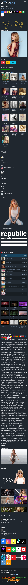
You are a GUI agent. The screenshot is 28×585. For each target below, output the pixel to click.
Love (3, 62)
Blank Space (8, 274)
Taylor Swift (7, 8)
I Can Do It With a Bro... (22, 327)
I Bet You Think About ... (5, 308)
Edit (8, 62)
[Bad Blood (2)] (3, 282)
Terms (8, 582)
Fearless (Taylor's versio (23, 97)
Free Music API (5, 572)
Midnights (14, 96)
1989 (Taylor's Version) (23, 82)
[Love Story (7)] (3, 262)
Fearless (22, 133)
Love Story (8, 262)
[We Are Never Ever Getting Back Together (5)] (3, 270)
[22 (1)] (3, 294)
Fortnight (14, 326)
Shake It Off (8, 258)
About (3, 582)
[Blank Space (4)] (3, 274)
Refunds (19, 582)
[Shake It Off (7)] (3, 258)
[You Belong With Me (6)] (3, 266)
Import (13, 62)
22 (5, 294)
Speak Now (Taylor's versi (5, 97)
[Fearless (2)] (3, 290)
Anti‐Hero (5, 317)
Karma (23, 317)
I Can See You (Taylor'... (14, 317)
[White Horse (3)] (3, 278)
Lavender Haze (23, 307)
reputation (14, 122)
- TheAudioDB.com (13, 571)
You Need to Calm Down (12, 286)
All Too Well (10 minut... (14, 308)
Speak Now (14, 133)
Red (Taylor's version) (5, 110)
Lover (5, 122)
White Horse (8, 278)
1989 (22, 122)
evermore (23, 109)
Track (6, 255)
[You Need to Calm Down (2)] (3, 286)
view (13, 72)
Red (5, 133)
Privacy (14, 582)
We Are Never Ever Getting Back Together (12, 270)
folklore (14, 109)
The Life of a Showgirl (5, 82)
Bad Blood (8, 282)
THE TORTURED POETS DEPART (14, 83)
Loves (25, 255)
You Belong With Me (10, 266)
